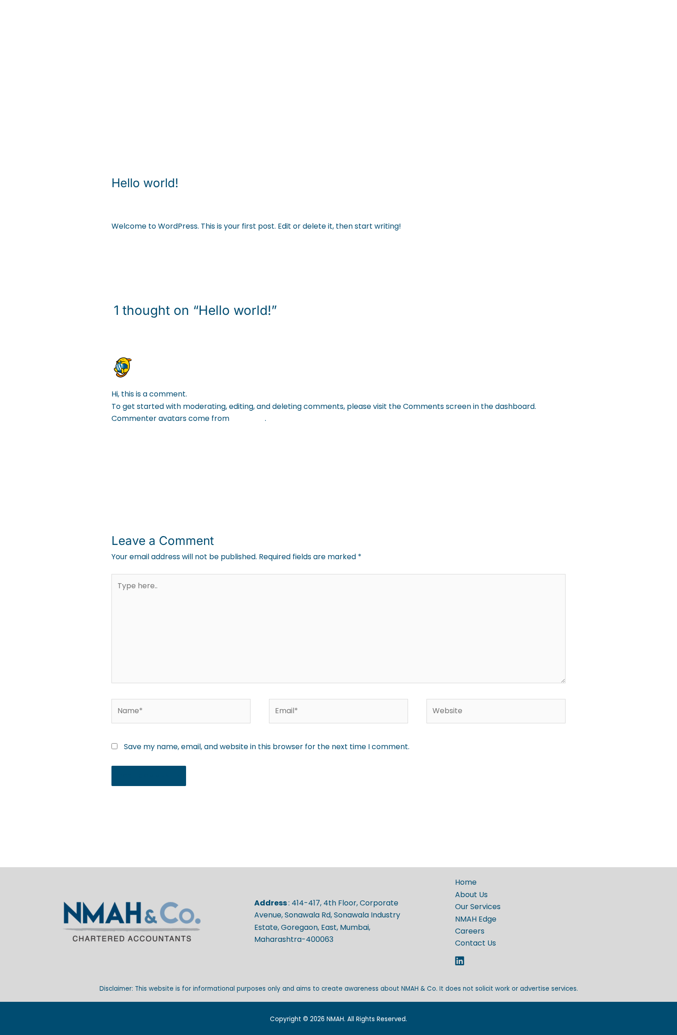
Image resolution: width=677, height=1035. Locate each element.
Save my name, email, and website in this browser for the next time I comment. (266, 746)
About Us (374, 53)
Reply (555, 443)
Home (333, 53)
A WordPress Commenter (189, 360)
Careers (537, 53)
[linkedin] (461, 961)
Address (271, 903)
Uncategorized (187, 200)
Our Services (428, 53)
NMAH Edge (487, 53)
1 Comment (132, 200)
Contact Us (586, 53)
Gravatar (248, 418)
